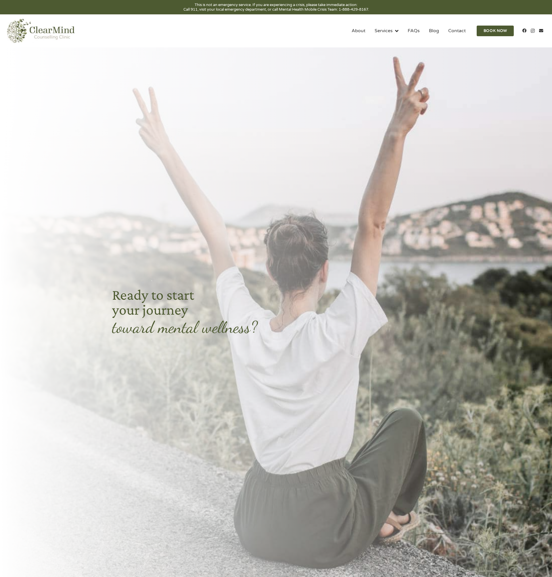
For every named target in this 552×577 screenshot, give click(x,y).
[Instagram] (532, 31)
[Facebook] (524, 31)
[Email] (541, 31)
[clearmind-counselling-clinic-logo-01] (41, 31)
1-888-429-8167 (353, 9)
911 (194, 9)
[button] (395, 30)
